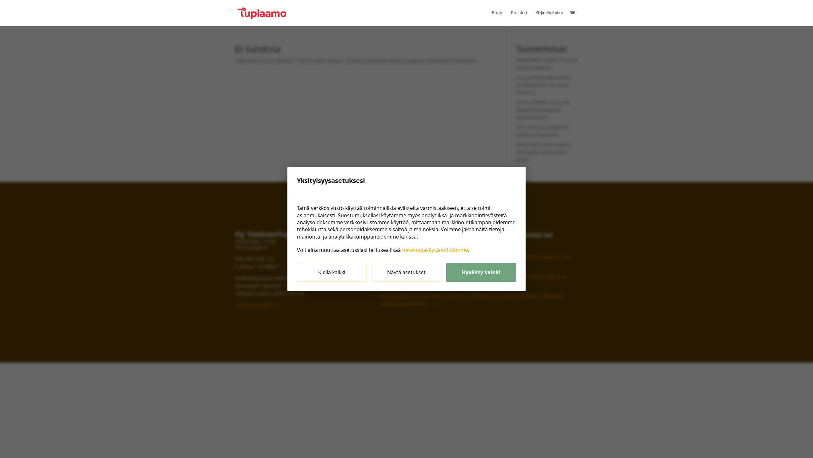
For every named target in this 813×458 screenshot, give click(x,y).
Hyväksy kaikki (481, 272)
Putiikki (519, 13)
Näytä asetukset (406, 272)
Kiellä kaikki (331, 272)
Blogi (497, 13)
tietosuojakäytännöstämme (435, 249)
